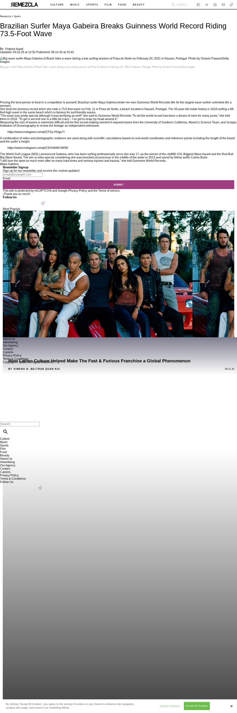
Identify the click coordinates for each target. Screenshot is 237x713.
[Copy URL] (8, 88)
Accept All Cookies (197, 706)
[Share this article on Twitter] (22, 77)
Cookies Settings (170, 706)
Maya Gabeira (9, 164)
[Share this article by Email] (31, 77)
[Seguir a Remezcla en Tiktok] (232, 5)
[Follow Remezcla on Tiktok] (43, 200)
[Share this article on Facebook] (13, 77)
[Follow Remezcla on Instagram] (215, 5)
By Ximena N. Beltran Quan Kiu (34, 369)
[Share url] (4, 96)
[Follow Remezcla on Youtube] (34, 200)
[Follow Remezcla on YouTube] (223, 5)
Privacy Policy (77, 190)
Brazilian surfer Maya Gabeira (97, 102)
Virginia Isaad (14, 48)
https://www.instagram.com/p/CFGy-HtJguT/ (36, 131)
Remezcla (5, 16)
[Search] (173, 5)
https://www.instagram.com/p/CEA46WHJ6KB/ (37, 147)
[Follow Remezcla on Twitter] (16, 200)
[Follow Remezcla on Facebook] (198, 5)
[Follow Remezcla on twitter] (207, 5)
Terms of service (109, 190)
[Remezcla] (24, 4)
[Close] (231, 706)
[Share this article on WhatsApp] (4, 77)
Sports (17, 16)
